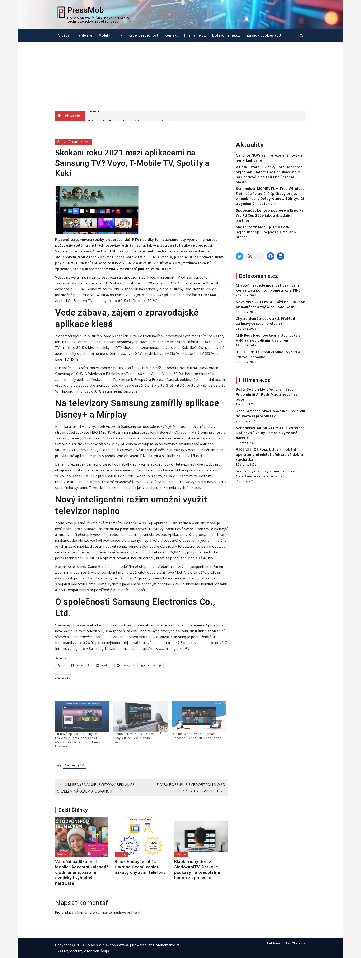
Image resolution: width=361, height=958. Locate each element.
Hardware (84, 35)
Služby (64, 35)
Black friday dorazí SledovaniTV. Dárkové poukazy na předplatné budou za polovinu (197, 869)
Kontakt (171, 35)
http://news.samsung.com (162, 648)
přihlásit (133, 912)
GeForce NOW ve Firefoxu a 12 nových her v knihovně (132, 116)
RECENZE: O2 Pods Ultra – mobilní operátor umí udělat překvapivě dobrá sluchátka (269, 454)
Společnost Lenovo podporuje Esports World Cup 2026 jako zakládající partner (270, 215)
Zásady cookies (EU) (265, 35)
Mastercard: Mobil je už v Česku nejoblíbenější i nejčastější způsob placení (266, 232)
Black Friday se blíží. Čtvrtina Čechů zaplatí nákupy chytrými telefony (140, 867)
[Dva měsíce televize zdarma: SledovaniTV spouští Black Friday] (199, 716)
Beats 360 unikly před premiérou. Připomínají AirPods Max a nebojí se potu (267, 394)
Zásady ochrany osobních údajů (83, 951)
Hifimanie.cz (195, 35)
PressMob (85, 10)
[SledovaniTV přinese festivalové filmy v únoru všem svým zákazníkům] (140, 716)
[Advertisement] (180, 76)
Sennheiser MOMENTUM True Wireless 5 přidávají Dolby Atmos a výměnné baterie (270, 433)
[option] (195, 116)
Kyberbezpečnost (143, 35)
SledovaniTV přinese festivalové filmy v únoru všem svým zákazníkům (137, 738)
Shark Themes (294, 943)
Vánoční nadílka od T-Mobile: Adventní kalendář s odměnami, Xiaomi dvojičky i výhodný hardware (81, 872)
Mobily (104, 35)
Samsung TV (74, 765)
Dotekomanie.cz (226, 35)
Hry (119, 35)
